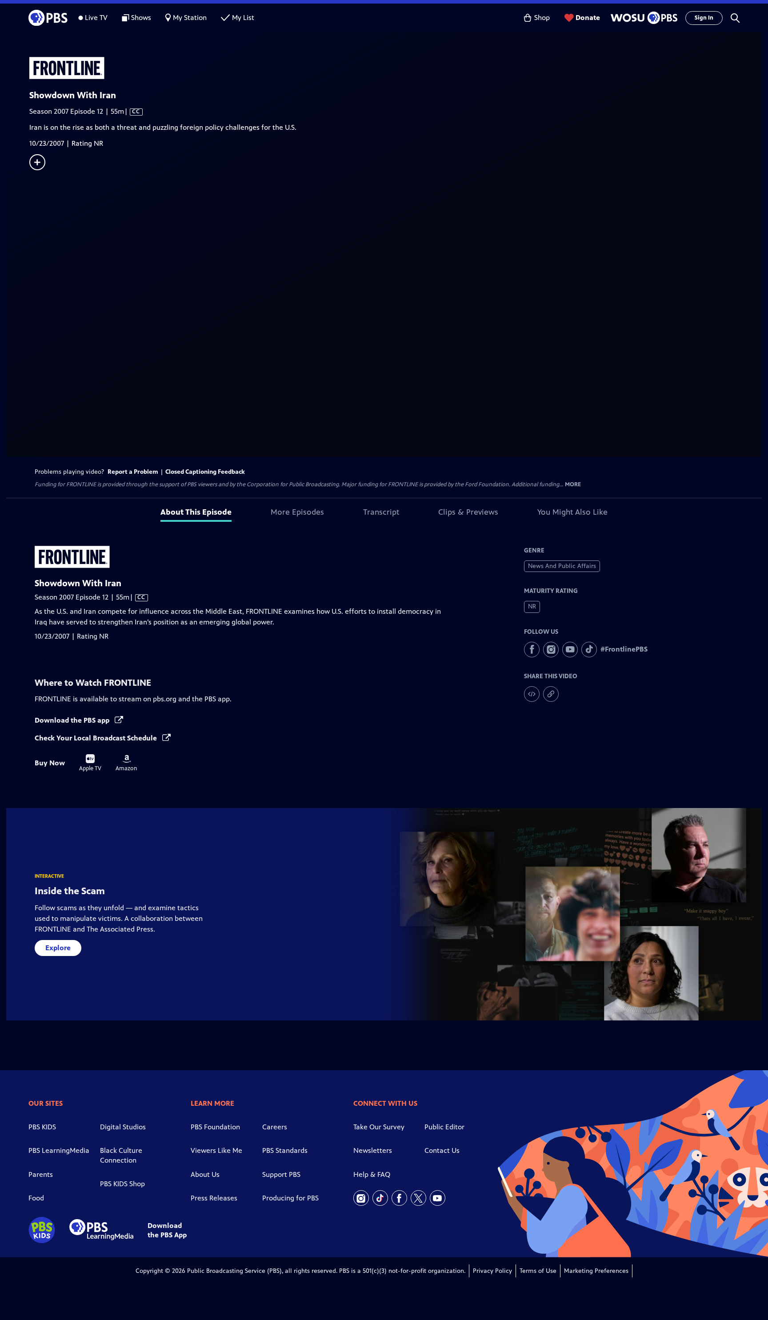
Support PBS (281, 1174)
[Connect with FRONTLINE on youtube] (570, 649)
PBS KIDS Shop (122, 1184)
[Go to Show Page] (395, 68)
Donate (588, 17)
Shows (141, 17)
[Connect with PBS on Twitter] (418, 1198)
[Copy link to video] (551, 694)
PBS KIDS (42, 1127)
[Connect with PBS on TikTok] (380, 1198)
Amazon (126, 763)
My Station (190, 17)
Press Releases (214, 1198)
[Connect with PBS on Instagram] (361, 1198)
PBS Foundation (215, 1127)
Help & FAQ (371, 1174)
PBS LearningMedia (58, 1150)
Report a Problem (133, 472)
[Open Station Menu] (642, 17)
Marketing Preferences (596, 1271)
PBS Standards (285, 1150)
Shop (542, 17)
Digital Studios (123, 1127)
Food (36, 1198)
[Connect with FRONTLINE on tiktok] (589, 649)
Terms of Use (538, 1271)
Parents (40, 1174)
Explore (58, 948)
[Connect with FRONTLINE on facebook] (532, 649)
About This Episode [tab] (196, 512)
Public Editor (444, 1127)
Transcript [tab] (381, 512)
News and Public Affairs (562, 566)
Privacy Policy (492, 1271)
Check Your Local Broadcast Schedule (97, 738)
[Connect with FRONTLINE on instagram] (551, 649)
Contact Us (442, 1150)
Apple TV (90, 763)
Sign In (704, 17)
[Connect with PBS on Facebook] (399, 1198)
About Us (205, 1174)
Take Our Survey (378, 1127)
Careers (274, 1127)
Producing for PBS (290, 1198)
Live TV (96, 17)
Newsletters (372, 1150)
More (573, 484)
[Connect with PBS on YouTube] (437, 1198)
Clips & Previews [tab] (468, 512)
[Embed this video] (532, 694)
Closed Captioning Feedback (205, 472)
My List (243, 17)
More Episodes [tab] (297, 512)
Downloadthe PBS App (167, 1230)
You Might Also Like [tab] (572, 512)
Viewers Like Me (216, 1150)
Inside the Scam (70, 891)
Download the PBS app (73, 720)
